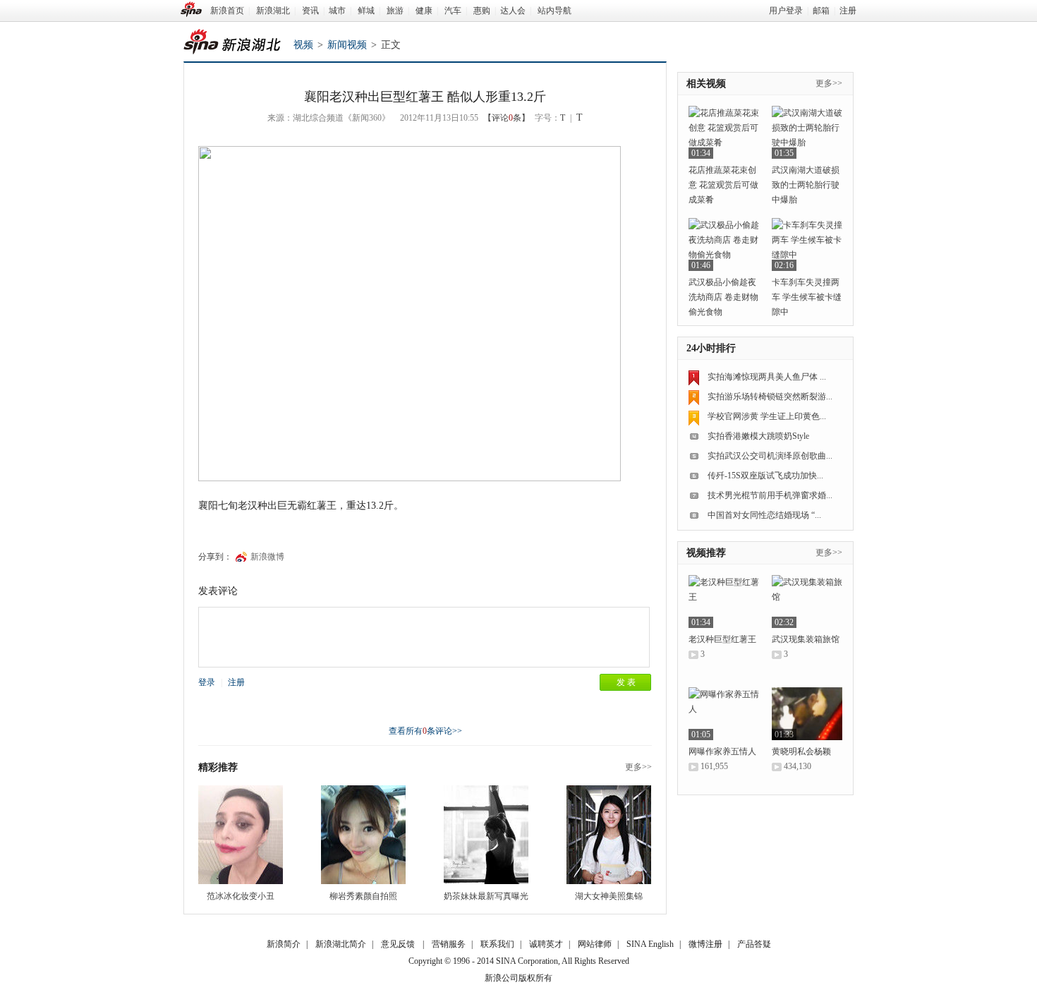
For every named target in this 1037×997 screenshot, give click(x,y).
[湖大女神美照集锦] (608, 834)
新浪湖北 (273, 11)
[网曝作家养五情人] (724, 713)
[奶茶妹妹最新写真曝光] (486, 834)
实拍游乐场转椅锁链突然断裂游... (770, 396)
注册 (847, 11)
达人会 (513, 11)
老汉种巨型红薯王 (722, 639)
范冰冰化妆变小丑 (240, 896)
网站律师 (595, 944)
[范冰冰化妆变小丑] (240, 834)
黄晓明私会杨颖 (801, 751)
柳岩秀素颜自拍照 (363, 896)
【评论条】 (506, 118)
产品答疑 (754, 944)
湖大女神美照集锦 (609, 896)
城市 (337, 11)
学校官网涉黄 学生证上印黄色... (767, 416)
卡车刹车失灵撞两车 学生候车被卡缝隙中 (807, 297)
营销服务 (449, 944)
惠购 (481, 11)
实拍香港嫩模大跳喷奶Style (758, 436)
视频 (303, 45)
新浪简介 (284, 944)
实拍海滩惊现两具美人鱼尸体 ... (767, 377)
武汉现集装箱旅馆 (805, 639)
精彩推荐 (218, 767)
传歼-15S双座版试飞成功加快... (765, 476)
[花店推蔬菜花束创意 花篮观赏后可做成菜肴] (724, 132)
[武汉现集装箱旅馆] (807, 601)
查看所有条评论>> (425, 731)
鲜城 (366, 11)
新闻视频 (347, 45)
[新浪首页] (191, 9)
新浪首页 (227, 11)
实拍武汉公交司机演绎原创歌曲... (770, 456)
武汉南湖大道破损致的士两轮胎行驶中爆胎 (805, 185)
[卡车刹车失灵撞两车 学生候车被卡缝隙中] (807, 244)
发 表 (626, 682)
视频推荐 (706, 553)
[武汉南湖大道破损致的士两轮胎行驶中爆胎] (807, 132)
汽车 (452, 11)
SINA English (650, 944)
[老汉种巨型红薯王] (724, 601)
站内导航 (554, 11)
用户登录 (786, 11)
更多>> (638, 767)
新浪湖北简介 (340, 944)
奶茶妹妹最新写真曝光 (486, 896)
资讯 (310, 11)
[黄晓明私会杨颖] (807, 713)
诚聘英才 (546, 944)
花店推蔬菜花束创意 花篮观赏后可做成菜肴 (723, 185)
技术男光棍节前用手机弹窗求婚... (770, 495)
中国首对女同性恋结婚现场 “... (764, 515)
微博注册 (705, 944)
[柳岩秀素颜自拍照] (363, 834)
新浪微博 (267, 557)
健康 (424, 11)
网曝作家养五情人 (722, 751)
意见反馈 (398, 944)
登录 (206, 682)
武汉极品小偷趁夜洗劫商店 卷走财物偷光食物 (723, 297)
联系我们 (497, 944)
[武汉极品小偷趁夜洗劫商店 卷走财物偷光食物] (724, 244)
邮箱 (821, 11)
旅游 (395, 11)
